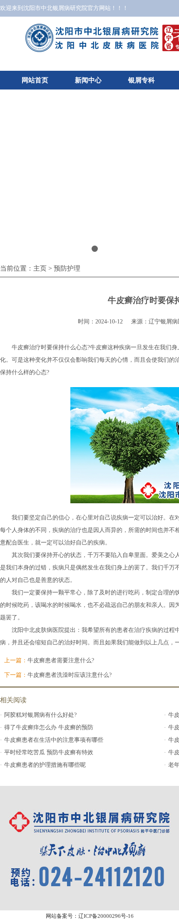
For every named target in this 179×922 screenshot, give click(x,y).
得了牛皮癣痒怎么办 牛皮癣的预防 (48, 727)
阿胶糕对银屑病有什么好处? (40, 715)
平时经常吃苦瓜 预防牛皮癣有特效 (48, 752)
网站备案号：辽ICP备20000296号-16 (90, 916)
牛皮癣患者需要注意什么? (60, 660)
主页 (40, 268)
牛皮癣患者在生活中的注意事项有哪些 (53, 740)
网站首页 (35, 80)
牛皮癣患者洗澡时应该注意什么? (69, 675)
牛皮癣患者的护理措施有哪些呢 (45, 765)
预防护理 (67, 268)
